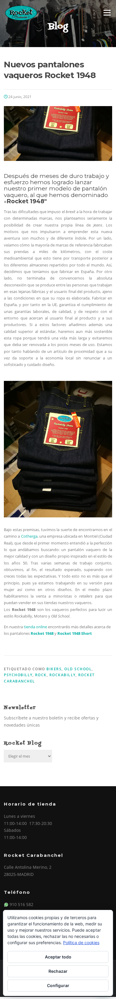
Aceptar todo (58, 956)
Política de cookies (81, 942)
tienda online (35, 626)
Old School (78, 668)
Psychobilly (18, 674)
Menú (107, 12)
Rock (41, 674)
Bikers (54, 668)
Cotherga (29, 536)
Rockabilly (62, 674)
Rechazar (58, 971)
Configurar (58, 985)
